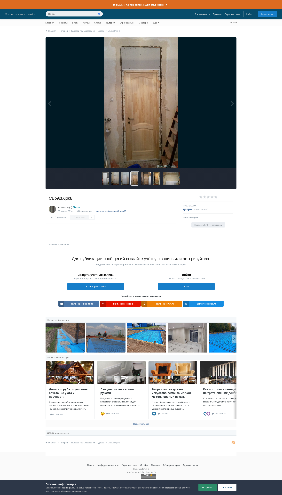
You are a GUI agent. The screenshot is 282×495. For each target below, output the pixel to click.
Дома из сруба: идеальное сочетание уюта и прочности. (68, 393)
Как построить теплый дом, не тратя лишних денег (223, 391)
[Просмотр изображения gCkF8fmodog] (156, 178)
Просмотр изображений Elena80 (110, 210)
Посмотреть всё (141, 423)
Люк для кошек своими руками (117, 391)
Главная (49, 22)
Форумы (63, 22)
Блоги (75, 22)
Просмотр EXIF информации (208, 224)
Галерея (110, 22)
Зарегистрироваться (96, 286)
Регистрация (267, 14)
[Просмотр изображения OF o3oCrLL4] (125, 178)
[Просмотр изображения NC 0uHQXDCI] (171, 178)
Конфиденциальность (107, 465)
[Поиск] (99, 13)
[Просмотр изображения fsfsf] (187, 338)
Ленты (232, 22)
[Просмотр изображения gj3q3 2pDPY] (146, 178)
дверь (187, 209)
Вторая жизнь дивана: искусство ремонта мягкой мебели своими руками (171, 393)
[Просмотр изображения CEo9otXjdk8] (134, 178)
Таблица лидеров (171, 465)
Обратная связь (232, 14)
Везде (88, 13)
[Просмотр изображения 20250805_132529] (146, 338)
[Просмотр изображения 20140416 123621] (105, 178)
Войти (249, 14)
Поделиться (59, 217)
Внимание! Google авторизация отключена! (138, 4)
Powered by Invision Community (141, 471)
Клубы (86, 22)
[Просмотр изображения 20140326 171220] (115, 178)
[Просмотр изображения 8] (105, 338)
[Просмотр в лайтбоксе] (141, 102)
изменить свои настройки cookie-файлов (169, 487)
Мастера (143, 22)
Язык (89, 465)
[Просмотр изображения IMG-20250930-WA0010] (228, 338)
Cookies (144, 465)
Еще (154, 22)
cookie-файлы (68, 487)
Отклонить (227, 487)
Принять (209, 487)
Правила (217, 14)
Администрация (190, 465)
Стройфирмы (127, 22)
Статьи (98, 22)
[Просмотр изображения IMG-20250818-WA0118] (65, 338)
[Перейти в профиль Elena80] (52, 209)
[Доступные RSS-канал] (233, 442)
